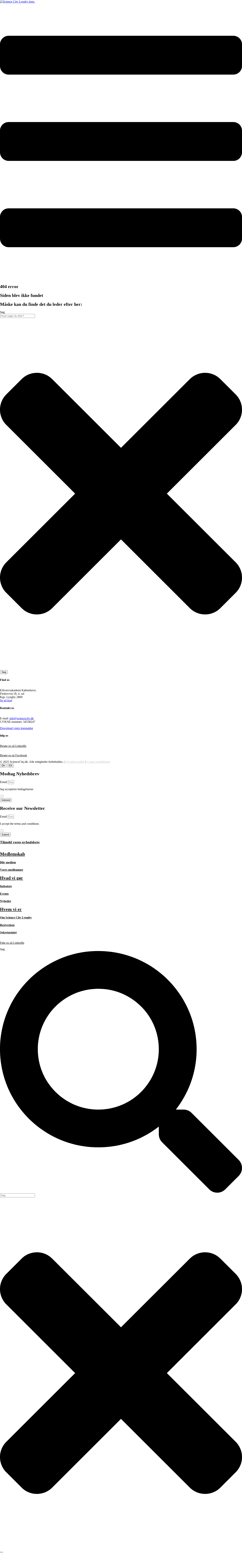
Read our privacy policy (14, 827)
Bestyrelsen (7, 925)
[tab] (3, 766)
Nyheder (5, 901)
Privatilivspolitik (75, 761)
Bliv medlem (8, 862)
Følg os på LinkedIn (12, 942)
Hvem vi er (11, 909)
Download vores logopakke (16, 728)
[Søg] (1, 1552)
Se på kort (6, 700)
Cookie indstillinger (98, 761)
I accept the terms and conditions (19, 825)
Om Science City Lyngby (16, 917)
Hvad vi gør (11, 878)
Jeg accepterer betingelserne (16, 791)
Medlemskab (12, 854)
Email (4, 782)
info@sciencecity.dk (21, 718)
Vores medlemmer (11, 869)
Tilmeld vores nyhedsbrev (20, 842)
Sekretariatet (8, 932)
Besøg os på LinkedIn (13, 746)
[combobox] (17, 316)
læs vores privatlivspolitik (15, 792)
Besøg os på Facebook (13, 755)
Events (4, 893)
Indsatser (6, 886)
